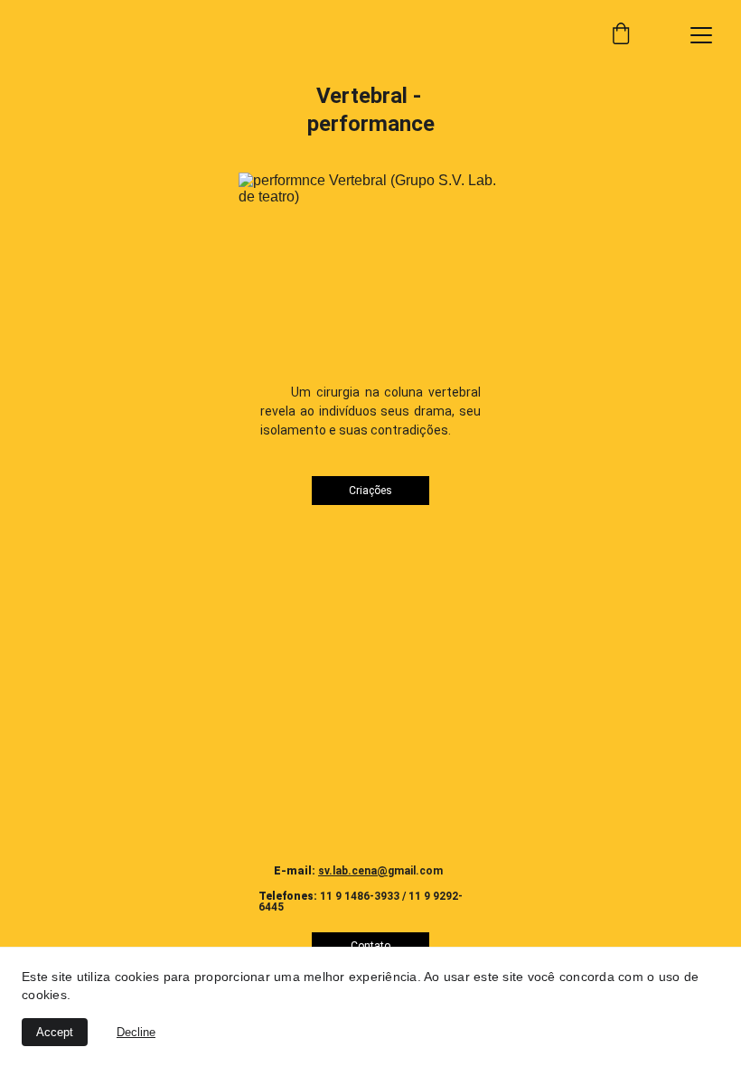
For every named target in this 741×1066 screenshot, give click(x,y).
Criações (370, 490)
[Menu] (701, 35)
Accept (54, 1032)
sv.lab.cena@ (353, 871)
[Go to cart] (621, 35)
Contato (370, 946)
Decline (136, 1032)
